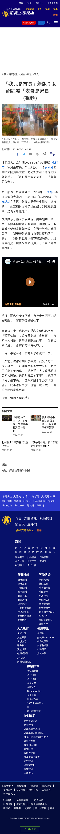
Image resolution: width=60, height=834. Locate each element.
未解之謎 (21, 633)
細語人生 (43, 624)
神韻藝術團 (22, 800)
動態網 (17, 808)
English (50, 501)
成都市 (51, 192)
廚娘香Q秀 (32, 699)
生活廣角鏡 (32, 671)
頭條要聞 (19, 557)
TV (42, 23)
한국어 (40, 505)
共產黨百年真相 (32, 728)
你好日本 (31, 675)
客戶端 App (9, 794)
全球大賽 (31, 565)
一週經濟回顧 (24, 607)
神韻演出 (19, 565)
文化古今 (21, 657)
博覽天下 (31, 561)
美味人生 (31, 687)
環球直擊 (22, 583)
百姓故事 (28, 761)
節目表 (20, 524)
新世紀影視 (40, 808)
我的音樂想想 (34, 711)
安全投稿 (20, 790)
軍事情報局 (44, 603)
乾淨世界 (7, 804)
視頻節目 (46, 518)
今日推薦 (19, 561)
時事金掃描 (44, 587)
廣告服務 (33, 790)
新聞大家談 (44, 579)
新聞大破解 (44, 599)
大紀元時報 (37, 800)
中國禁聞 (22, 587)
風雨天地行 (29, 753)
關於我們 (21, 786)
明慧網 (6, 808)
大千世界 (31, 695)
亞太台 (27, 501)
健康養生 (43, 628)
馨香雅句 (21, 645)
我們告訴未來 (30, 720)
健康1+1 (41, 633)
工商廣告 (28, 773)
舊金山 (17, 501)
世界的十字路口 (47, 611)
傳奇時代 (28, 724)
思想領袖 (43, 596)
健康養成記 (42, 645)
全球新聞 (22, 579)
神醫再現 (41, 649)
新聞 (18, 541)
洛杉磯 (36, 496)
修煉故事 (28, 769)
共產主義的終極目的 (34, 732)
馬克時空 (43, 616)
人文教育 (23, 628)
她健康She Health (46, 637)
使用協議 (7, 790)
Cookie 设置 (30, 829)
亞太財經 (22, 620)
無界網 (27, 808)
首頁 (4, 74)
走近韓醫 (41, 653)
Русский (19, 505)
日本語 (30, 505)
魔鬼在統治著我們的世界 (36, 737)
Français (7, 505)
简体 (55, 3)
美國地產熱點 (24, 661)
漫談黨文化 (29, 765)
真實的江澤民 (30, 745)
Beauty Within (34, 691)
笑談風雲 (21, 637)
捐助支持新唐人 (25, 530)
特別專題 (30, 715)
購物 (39, 530)
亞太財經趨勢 (24, 616)
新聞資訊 (13, 74)
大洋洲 (45, 496)
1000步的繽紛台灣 (35, 705)
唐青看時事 (44, 607)
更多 (52, 808)
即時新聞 (44, 557)
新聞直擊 (22, 596)
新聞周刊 (22, 599)
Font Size (44, 154)
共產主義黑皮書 (32, 757)
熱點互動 (43, 583)
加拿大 (26, 496)
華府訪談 (22, 603)
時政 (29, 74)
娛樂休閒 (33, 666)
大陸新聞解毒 (45, 620)
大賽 (29, 3)
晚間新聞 (22, 591)
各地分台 (39, 3)
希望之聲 (20, 804)
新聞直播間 (29, 23)
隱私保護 (46, 786)
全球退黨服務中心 (38, 804)
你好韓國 (31, 679)
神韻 (21, 3)
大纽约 (17, 496)
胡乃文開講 (42, 641)
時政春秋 (43, 591)
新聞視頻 (23, 574)
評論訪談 (45, 574)
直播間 (32, 524)
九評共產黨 (29, 741)
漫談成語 (21, 649)
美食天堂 (31, 683)
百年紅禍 (28, 749)
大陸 (22, 74)
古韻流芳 (21, 641)
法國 (9, 501)
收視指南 (34, 786)
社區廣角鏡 (23, 611)
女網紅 (49, 167)
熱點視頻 (31, 557)
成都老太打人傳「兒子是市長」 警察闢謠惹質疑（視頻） (20, 424)
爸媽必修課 (22, 653)
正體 (49, 3)
